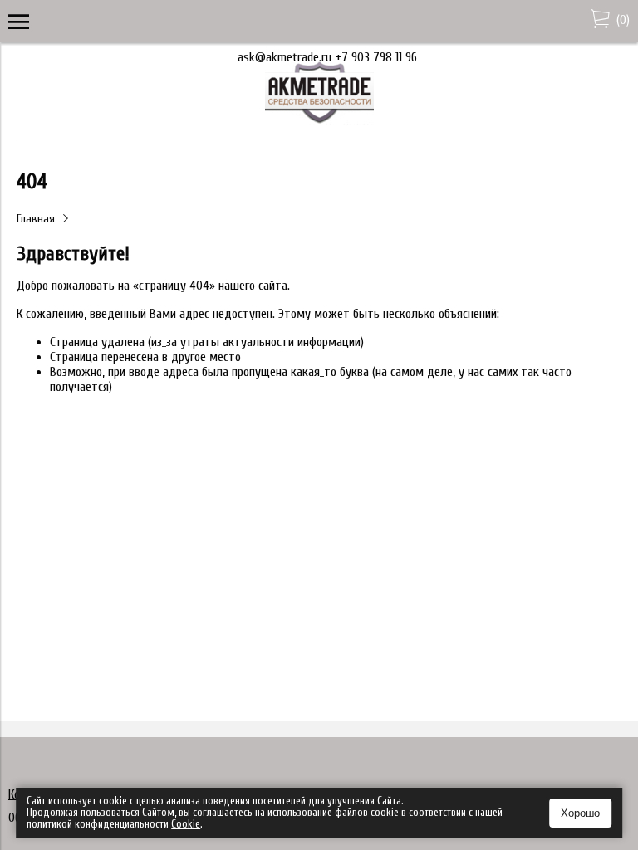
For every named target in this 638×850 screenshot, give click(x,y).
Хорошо (580, 813)
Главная (36, 219)
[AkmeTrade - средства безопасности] (319, 120)
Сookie (185, 824)
